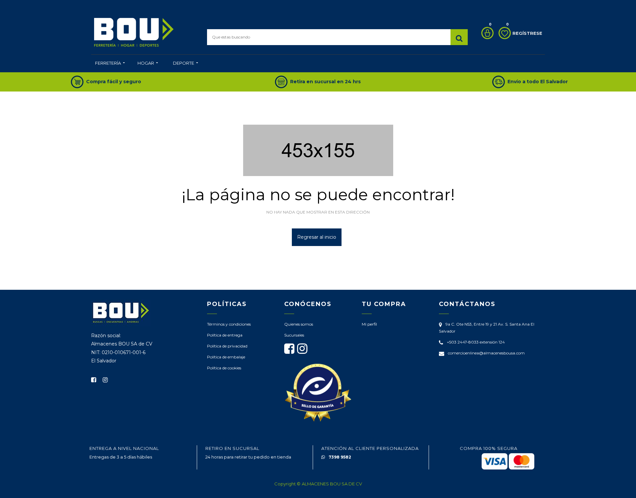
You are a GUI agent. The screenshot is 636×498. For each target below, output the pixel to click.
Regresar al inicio (316, 237)
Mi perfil (369, 324)
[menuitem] (110, 64)
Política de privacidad (227, 345)
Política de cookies (224, 367)
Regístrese (527, 33)
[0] (486, 33)
